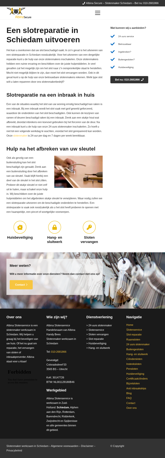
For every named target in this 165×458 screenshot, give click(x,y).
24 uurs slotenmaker (138, 344)
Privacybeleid (14, 450)
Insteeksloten (133, 364)
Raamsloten (133, 339)
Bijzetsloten (133, 383)
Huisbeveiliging (135, 373)
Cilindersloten (134, 359)
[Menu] (127, 13)
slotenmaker (20, 135)
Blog (129, 393)
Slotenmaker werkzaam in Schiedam (27, 446)
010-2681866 (58, 351)
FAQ (128, 398)
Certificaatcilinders (137, 378)
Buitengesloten (135, 349)
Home (129, 325)
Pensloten (132, 368)
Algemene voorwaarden (64, 446)
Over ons (131, 408)
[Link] (18, 13)
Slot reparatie (134, 334)
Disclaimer (87, 446)
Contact (130, 403)
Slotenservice (134, 329)
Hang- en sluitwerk (137, 354)
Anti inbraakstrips (136, 388)
